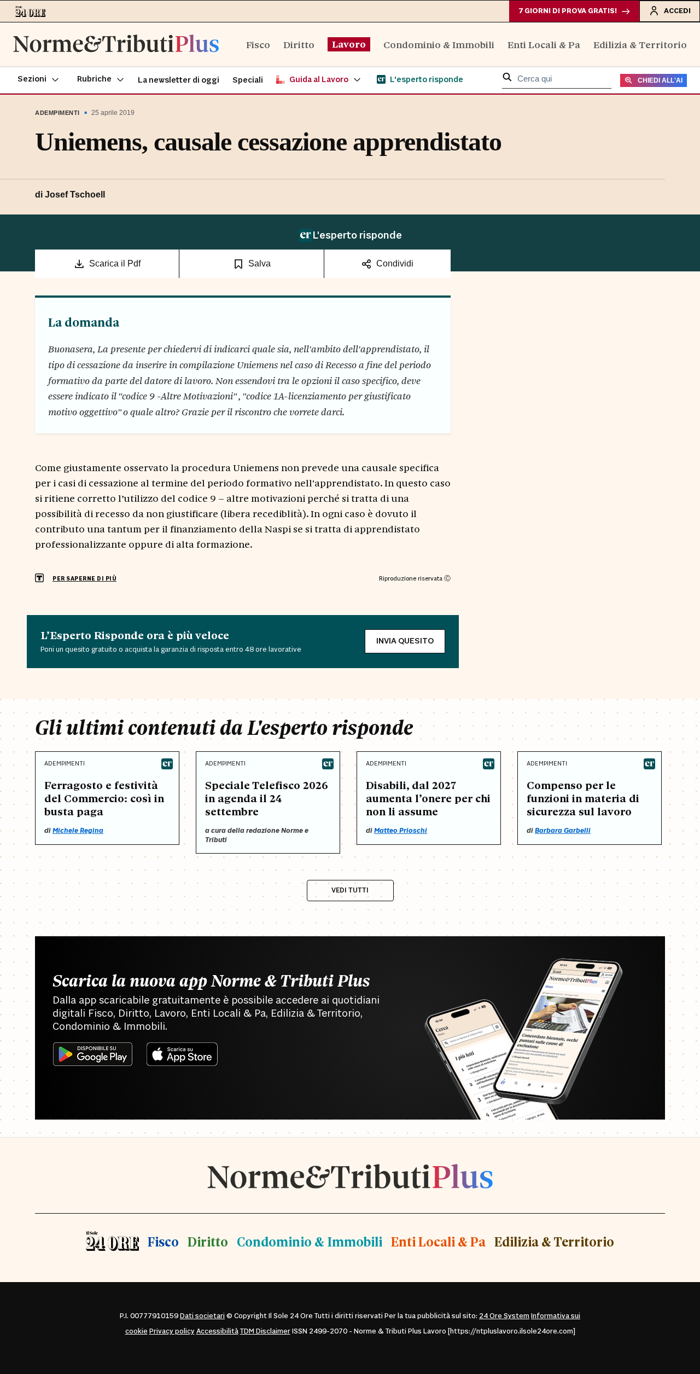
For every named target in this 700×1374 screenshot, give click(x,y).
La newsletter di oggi (178, 80)
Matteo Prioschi (400, 830)
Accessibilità (217, 1331)
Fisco (258, 44)
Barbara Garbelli (563, 830)
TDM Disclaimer (265, 1331)
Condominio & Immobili (438, 44)
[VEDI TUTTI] (350, 877)
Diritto (298, 44)
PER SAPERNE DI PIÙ (84, 578)
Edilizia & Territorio (640, 44)
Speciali (247, 80)
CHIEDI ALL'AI (660, 80)
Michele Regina (77, 830)
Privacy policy (172, 1331)
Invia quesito (405, 641)
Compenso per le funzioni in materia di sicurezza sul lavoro (583, 798)
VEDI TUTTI (350, 890)
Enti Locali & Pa (544, 44)
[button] (38, 80)
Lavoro (349, 43)
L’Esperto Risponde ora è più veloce (134, 635)
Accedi (677, 11)
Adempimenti (57, 112)
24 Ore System (504, 1316)
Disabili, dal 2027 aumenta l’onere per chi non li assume (428, 798)
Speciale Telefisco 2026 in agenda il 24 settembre (266, 798)
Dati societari (202, 1316)
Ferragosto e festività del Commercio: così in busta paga (104, 798)
